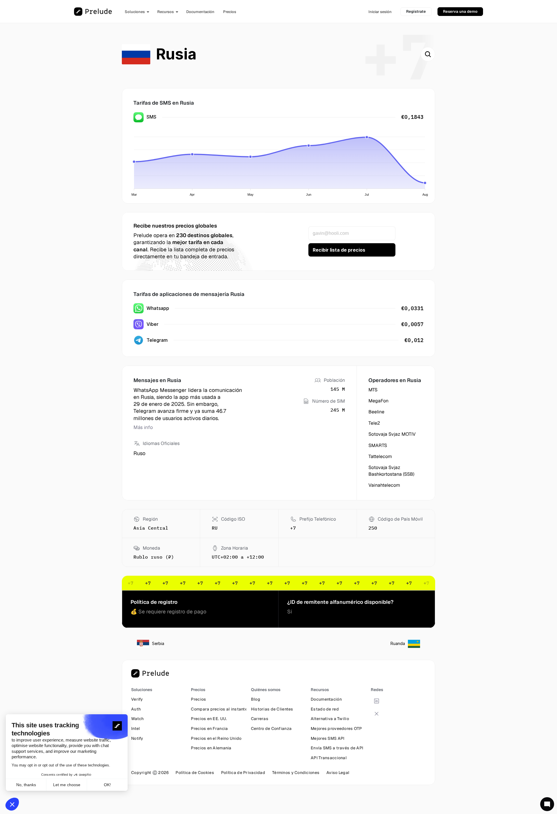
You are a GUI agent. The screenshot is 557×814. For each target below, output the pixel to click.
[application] (280, 163)
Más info (143, 427)
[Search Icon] (428, 54)
